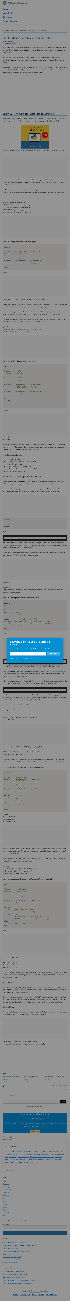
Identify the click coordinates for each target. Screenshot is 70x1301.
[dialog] (35, 650)
